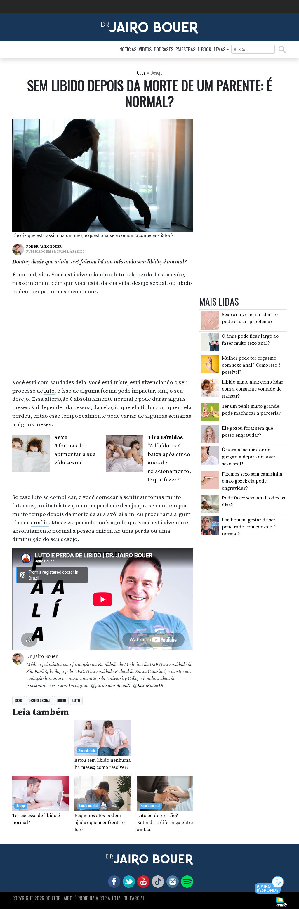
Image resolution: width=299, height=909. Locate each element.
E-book (204, 49)
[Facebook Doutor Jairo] (113, 881)
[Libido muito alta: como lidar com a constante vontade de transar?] (210, 388)
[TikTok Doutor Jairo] (157, 881)
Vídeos (145, 49)
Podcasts (163, 49)
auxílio (40, 522)
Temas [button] (219, 49)
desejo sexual (39, 700)
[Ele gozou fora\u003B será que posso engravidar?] (210, 433)
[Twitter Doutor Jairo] (127, 881)
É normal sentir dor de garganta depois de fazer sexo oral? (248, 457)
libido (184, 283)
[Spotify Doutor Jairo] (186, 881)
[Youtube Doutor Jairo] (142, 881)
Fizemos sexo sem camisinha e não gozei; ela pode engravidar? (252, 481)
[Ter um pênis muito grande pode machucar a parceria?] (210, 412)
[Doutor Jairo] (150, 27)
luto (49, 390)
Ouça (141, 72)
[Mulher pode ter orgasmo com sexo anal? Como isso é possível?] (210, 364)
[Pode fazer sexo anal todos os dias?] (210, 503)
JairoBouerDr (150, 685)
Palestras (185, 49)
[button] (269, 885)
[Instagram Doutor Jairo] (171, 881)
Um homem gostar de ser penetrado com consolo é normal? (249, 527)
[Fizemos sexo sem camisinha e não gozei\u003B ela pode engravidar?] (210, 480)
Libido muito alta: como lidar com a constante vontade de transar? (252, 389)
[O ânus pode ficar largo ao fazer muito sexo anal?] (210, 342)
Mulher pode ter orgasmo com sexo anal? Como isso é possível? (251, 365)
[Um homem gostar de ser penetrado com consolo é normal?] (210, 525)
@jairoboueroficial (109, 685)
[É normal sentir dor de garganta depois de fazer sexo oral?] (210, 455)
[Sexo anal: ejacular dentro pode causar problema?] (210, 320)
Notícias (127, 49)
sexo (18, 700)
